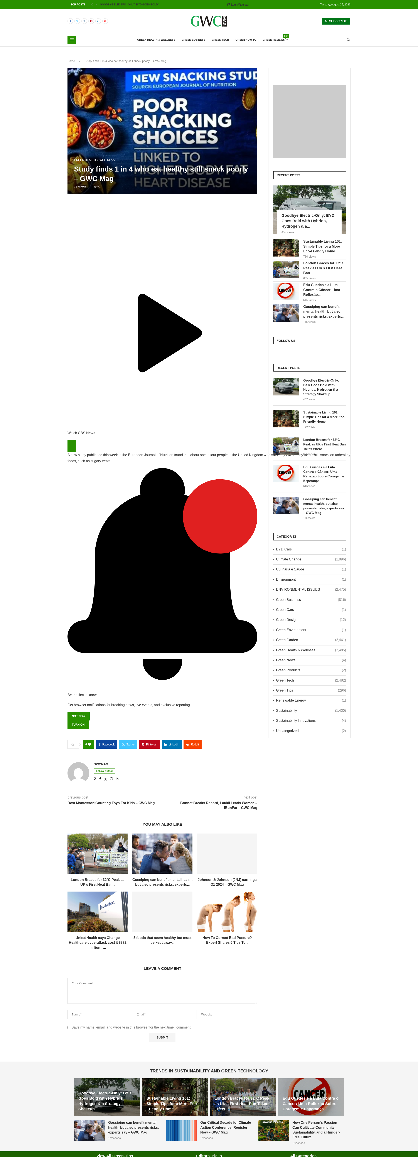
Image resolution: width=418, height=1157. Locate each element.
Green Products (311, 670)
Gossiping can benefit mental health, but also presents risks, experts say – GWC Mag (323, 506)
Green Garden (311, 640)
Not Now (78, 716)
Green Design (311, 620)
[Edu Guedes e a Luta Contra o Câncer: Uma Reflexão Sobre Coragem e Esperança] (286, 291)
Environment (311, 579)
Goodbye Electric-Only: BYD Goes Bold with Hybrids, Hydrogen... (148, 4)
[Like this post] (89, 744)
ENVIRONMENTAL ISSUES (311, 589)
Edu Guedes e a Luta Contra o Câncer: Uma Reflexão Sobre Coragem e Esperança (323, 474)
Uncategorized (311, 731)
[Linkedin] (98, 21)
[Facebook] (70, 21)
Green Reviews (275, 38)
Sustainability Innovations (311, 720)
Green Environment (311, 630)
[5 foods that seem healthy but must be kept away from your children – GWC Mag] (162, 912)
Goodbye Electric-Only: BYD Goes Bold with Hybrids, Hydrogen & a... (307, 220)
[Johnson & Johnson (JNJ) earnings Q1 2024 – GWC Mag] (227, 854)
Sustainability (311, 710)
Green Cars (311, 610)
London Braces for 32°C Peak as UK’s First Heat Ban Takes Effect (324, 444)
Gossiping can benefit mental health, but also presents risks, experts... (323, 311)
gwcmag (101, 764)
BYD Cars (311, 549)
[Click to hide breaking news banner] (71, 446)
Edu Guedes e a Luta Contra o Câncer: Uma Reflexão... (321, 290)
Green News (311, 660)
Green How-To (246, 39)
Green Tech (220, 39)
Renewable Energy (311, 700)
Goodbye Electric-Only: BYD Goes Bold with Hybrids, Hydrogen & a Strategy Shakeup (321, 387)
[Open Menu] (71, 40)
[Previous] (92, 4)
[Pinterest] (91, 21)
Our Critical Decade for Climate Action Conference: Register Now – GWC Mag (225, 1127)
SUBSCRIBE (337, 21)
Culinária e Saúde (311, 569)
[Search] (348, 40)
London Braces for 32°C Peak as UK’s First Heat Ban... (323, 268)
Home (71, 61)
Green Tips (311, 690)
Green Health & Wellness (156, 39)
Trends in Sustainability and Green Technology (209, 1071)
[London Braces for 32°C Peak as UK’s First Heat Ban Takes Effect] (97, 854)
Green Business (193, 39)
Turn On (78, 724)
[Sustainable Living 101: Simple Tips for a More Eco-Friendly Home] (286, 248)
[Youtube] (105, 21)
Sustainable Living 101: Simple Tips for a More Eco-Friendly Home (322, 246)
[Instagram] (84, 21)
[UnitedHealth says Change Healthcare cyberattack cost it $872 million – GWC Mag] (97, 912)
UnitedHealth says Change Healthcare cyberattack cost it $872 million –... (97, 942)
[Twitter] (77, 21)
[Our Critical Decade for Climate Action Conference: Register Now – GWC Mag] (181, 1130)
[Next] (96, 4)
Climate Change (311, 559)
